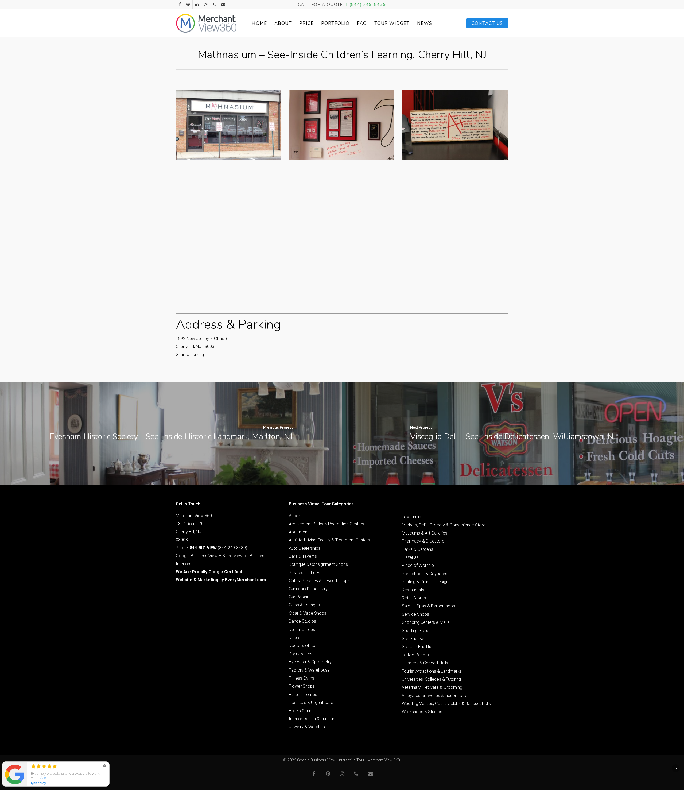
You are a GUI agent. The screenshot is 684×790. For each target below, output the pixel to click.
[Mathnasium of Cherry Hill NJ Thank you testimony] (455, 125)
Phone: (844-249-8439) (211, 547)
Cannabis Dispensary (308, 588)
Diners (294, 637)
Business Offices (304, 572)
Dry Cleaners (300, 653)
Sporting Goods (417, 630)
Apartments (300, 532)
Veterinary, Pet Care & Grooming (432, 687)
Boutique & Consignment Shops (318, 564)
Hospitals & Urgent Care (311, 702)
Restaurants (413, 589)
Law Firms (411, 516)
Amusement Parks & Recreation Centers (326, 523)
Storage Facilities (418, 646)
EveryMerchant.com (245, 579)
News (424, 23)
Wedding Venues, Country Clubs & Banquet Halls (446, 703)
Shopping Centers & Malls (425, 622)
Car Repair (298, 596)
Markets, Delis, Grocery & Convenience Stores (445, 525)
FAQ (362, 23)
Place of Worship (418, 565)
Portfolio (335, 23)
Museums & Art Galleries (424, 533)
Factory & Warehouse (309, 670)
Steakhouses (414, 638)
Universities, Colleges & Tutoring (431, 679)
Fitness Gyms (301, 678)
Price (306, 23)
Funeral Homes (303, 694)
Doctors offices (303, 645)
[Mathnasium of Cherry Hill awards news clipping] (341, 125)
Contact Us (487, 23)
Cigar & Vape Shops (307, 613)
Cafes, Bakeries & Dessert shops (319, 580)
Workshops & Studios (422, 711)
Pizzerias (410, 557)
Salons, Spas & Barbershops (428, 606)
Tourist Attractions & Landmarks (432, 671)
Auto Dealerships (304, 548)
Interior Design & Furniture (313, 718)
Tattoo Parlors (415, 654)
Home (259, 23)
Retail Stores (414, 598)
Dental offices (302, 629)
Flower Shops (302, 686)
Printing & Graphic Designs (426, 581)
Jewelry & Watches (307, 726)
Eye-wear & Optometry (310, 661)
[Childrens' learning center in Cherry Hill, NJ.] (228, 125)
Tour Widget (392, 23)
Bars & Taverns (303, 556)
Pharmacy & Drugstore (423, 541)
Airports (296, 515)
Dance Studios (302, 621)
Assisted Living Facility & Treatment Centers (329, 540)
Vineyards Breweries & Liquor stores (435, 695)
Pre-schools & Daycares (424, 573)
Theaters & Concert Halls (425, 662)
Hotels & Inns (301, 710)
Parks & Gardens (417, 549)
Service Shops (415, 614)
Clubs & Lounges (304, 604)
